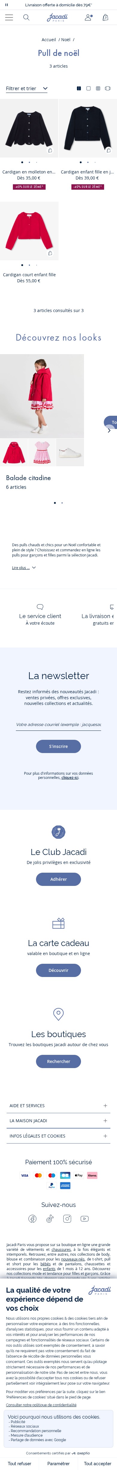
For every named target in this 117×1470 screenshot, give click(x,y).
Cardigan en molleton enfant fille (30, 172)
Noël (65, 39)
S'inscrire (58, 746)
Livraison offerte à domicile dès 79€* (58, 5)
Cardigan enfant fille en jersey (89, 172)
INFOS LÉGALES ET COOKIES (37, 1136)
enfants (49, 1268)
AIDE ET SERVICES (27, 1105)
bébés (45, 1263)
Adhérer (58, 879)
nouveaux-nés (73, 1259)
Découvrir (58, 970)
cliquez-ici (70, 777)
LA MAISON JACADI (28, 1120)
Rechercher (58, 1061)
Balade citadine (28, 478)
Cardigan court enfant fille (29, 274)
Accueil (49, 39)
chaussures (61, 1249)
